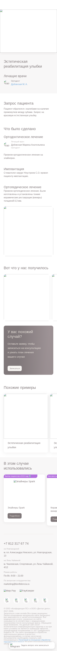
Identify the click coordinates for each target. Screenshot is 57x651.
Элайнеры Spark (16, 507)
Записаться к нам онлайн (15, 613)
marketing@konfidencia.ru (16, 584)
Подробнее (15, 516)
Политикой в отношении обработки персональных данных (27, 641)
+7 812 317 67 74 (16, 543)
